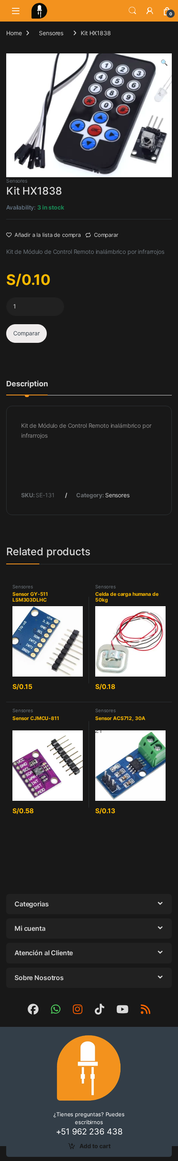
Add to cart (95, 1145)
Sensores (51, 32)
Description (27, 384)
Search (132, 10)
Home (14, 32)
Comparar (106, 234)
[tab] (27, 387)
